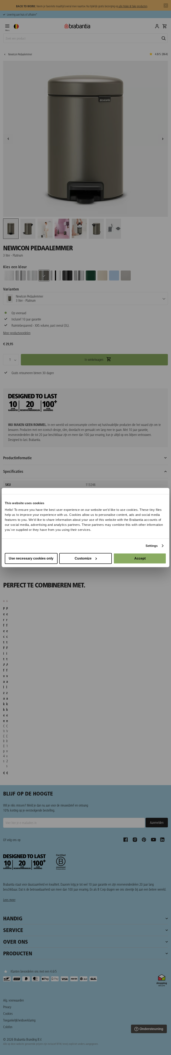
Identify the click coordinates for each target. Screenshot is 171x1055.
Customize (83, 558)
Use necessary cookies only (31, 558)
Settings (152, 545)
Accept (140, 558)
